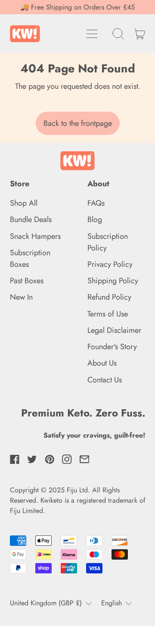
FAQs (96, 203)
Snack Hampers (35, 236)
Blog (94, 219)
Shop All (23, 203)
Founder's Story (112, 346)
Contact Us (104, 379)
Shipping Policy (112, 280)
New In (21, 297)
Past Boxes (26, 280)
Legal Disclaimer (114, 330)
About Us (102, 363)
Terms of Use (107, 313)
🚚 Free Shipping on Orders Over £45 (77, 7)
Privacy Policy (110, 264)
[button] (118, 33)
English (111, 603)
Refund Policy (109, 297)
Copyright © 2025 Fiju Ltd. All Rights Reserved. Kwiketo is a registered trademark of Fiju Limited (78, 500)
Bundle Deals (31, 219)
